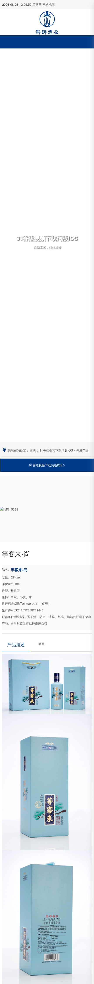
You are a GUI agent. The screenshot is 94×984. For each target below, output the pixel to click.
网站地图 (48, 4)
